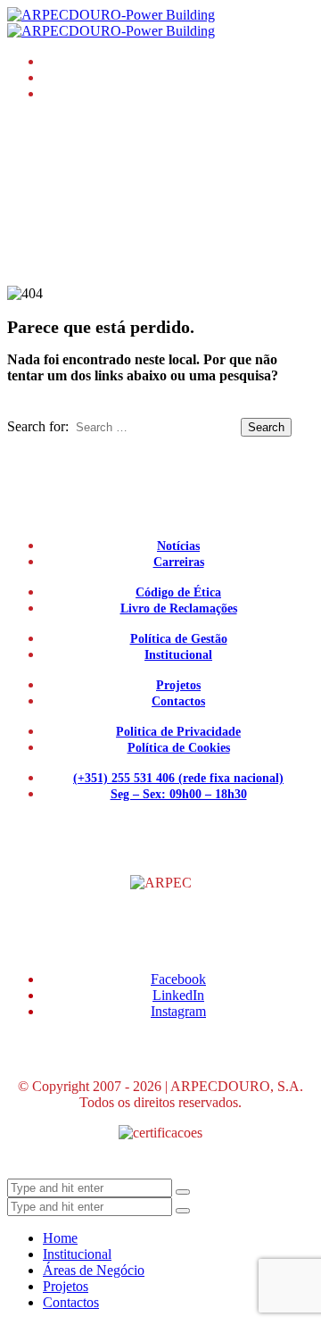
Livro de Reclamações (178, 608)
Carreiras (178, 562)
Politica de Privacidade (178, 731)
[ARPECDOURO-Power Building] (111, 22)
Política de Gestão (178, 639)
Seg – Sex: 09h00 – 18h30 (179, 794)
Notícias (178, 546)
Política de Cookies (179, 747)
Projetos (178, 685)
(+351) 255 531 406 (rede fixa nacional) (178, 778)
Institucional (178, 655)
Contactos (178, 701)
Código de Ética (178, 592)
